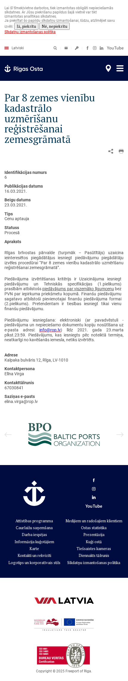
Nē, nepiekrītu (54, 26)
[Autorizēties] (66, 48)
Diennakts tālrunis (94, 555)
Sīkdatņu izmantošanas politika (30, 32)
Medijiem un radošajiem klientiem (93, 521)
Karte (34, 548)
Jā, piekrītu (26, 26)
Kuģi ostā (94, 541)
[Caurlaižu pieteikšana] (77, 48)
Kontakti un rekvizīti (34, 555)
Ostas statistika (94, 527)
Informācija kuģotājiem (34, 541)
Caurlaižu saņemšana (34, 527)
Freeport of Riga (78, 671)
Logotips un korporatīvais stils (34, 562)
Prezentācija (93, 534)
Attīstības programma (34, 521)
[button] (121, 151)
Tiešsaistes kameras (94, 548)
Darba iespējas (34, 534)
